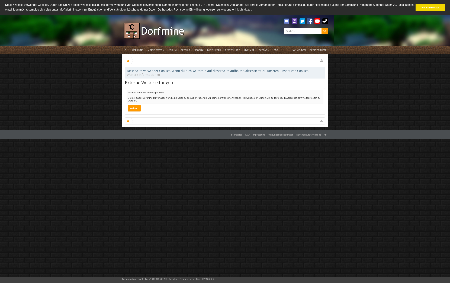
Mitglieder (214, 50)
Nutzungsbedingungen (281, 134)
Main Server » (155, 50)
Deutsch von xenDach (197, 279)
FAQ (276, 50)
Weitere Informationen (143, 75)
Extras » (264, 50)
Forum (172, 50)
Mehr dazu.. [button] (244, 9)
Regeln (198, 50)
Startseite (236, 134)
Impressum (258, 134)
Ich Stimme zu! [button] (430, 7)
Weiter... (134, 108)
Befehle (185, 50)
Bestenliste (232, 50)
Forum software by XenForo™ (150, 279)
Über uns (137, 50)
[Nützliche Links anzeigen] (322, 60)
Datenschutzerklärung (309, 134)
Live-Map (249, 50)
